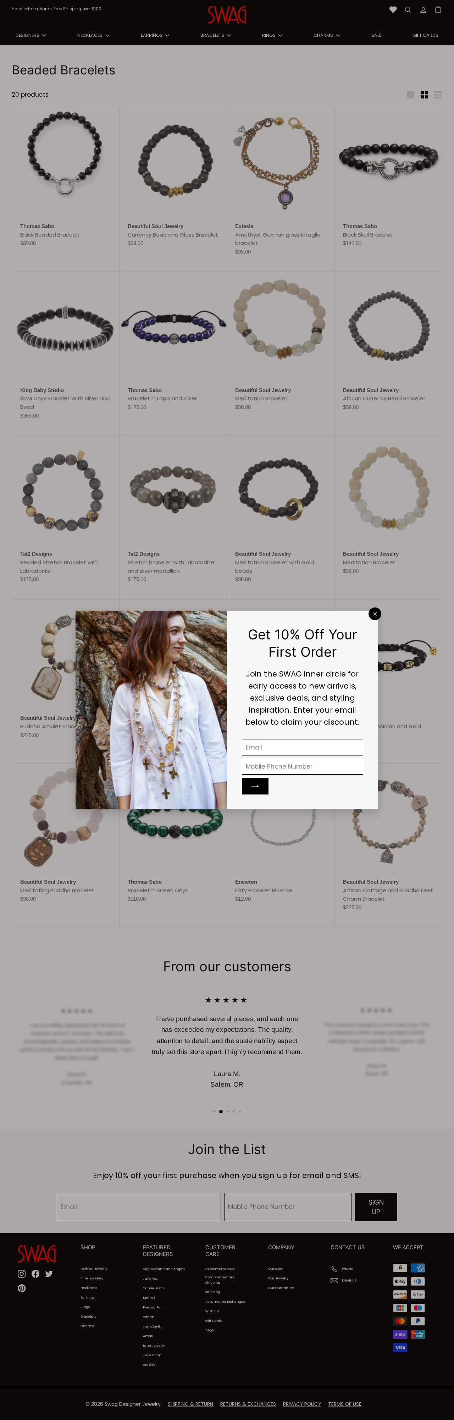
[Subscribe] (255, 786)
